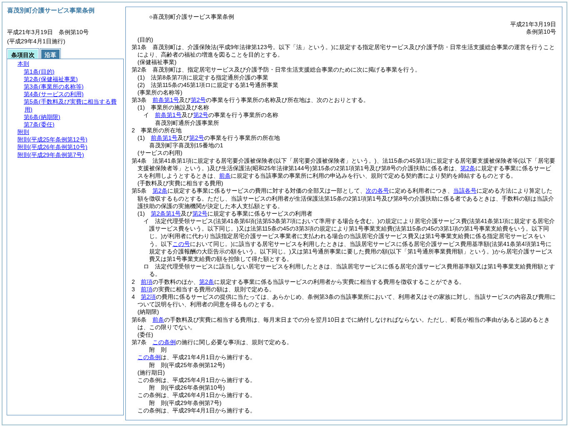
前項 (146, 281)
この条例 (164, 342)
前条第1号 (165, 100)
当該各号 (465, 190)
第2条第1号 (166, 213)
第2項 (148, 296)
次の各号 (377, 190)
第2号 (198, 100)
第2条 (467, 168)
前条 (225, 175)
